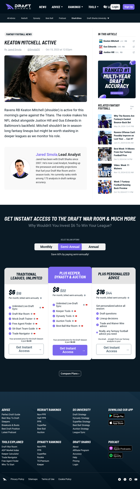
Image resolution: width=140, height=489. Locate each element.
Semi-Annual (70, 247)
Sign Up (128, 6)
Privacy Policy (17, 479)
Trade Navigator (9, 457)
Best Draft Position (11, 428)
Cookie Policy (64, 479)
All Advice (11, 18)
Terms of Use (48, 479)
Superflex (41, 425)
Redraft (24, 18)
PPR (39, 421)
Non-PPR (41, 414)
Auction (41, 432)
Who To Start (8, 464)
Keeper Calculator (10, 454)
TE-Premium (43, 461)
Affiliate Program (81, 450)
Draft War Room (9, 446)
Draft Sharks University (96, 18)
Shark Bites (76, 18)
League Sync (79, 432)
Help (75, 457)
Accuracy (77, 454)
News (42, 6)
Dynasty (36, 18)
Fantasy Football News (19, 34)
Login (115, 6)
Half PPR (41, 418)
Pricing (76, 461)
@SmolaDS (33, 49)
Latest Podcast (9, 432)
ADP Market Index (10, 450)
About (75, 446)
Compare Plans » (70, 373)
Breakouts (6, 425)
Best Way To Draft (10, 418)
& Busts (15, 425)
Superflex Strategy (81, 421)
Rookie (40, 457)
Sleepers (6, 421)
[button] (43, 307)
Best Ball (49, 18)
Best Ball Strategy (81, 425)
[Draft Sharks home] (18, 7)
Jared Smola (14, 49)
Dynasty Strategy (81, 418)
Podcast (62, 18)
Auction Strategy (81, 428)
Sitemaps (32, 479)
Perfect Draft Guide (11, 414)
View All (132, 108)
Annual (94, 247)
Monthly (46, 247)
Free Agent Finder (10, 461)
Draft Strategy (79, 414)
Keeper (40, 464)
